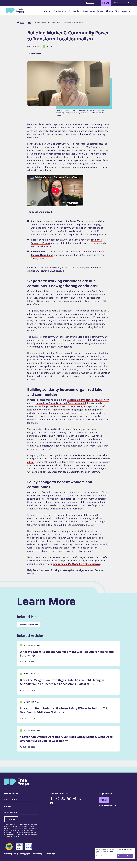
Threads (74, 798)
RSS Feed (63, 798)
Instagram (57, 798)
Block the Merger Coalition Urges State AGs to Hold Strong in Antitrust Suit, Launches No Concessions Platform (62, 682)
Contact (7, 854)
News (92, 11)
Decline (120, 856)
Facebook (51, 798)
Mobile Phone (10, 812)
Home (22, 22)
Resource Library (105, 11)
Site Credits (36, 854)
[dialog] (115, 853)
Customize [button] (99, 856)
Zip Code (8, 805)
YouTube (51, 803)
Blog (85, 11)
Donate (105, 3)
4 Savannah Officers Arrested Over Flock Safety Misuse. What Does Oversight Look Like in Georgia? (66, 738)
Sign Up (11, 819)
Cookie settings (49, 854)
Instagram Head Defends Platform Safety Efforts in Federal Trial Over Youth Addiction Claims (65, 710)
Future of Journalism (28, 624)
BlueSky (69, 798)
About (47, 11)
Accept (129, 856)
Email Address (10, 799)
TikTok (80, 798)
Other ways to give (106, 805)
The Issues (59, 11)
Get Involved (75, 11)
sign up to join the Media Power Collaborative (76, 563)
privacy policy (15, 836)
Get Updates (90, 3)
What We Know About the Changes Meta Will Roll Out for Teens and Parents (67, 653)
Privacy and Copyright (21, 854)
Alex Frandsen (34, 53)
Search (129, 3)
